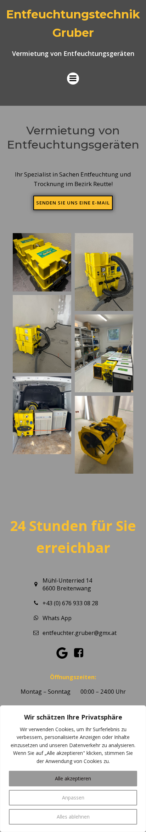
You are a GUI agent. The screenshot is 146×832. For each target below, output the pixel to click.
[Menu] (73, 79)
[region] (73, 768)
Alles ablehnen (73, 816)
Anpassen (73, 797)
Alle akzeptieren (73, 778)
